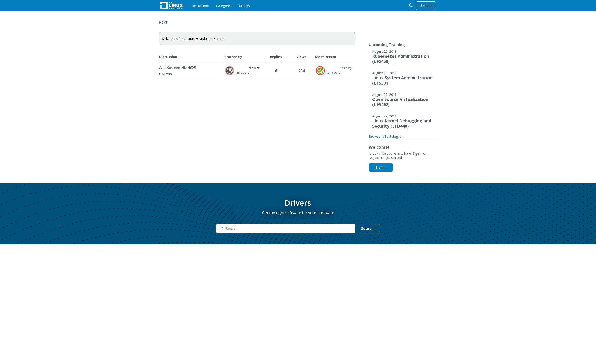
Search (367, 228)
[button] (229, 70)
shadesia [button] (255, 68)
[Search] (411, 5)
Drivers (167, 74)
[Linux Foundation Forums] (171, 5)
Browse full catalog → (385, 136)
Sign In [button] (381, 167)
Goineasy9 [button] (346, 68)
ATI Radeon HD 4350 (177, 67)
